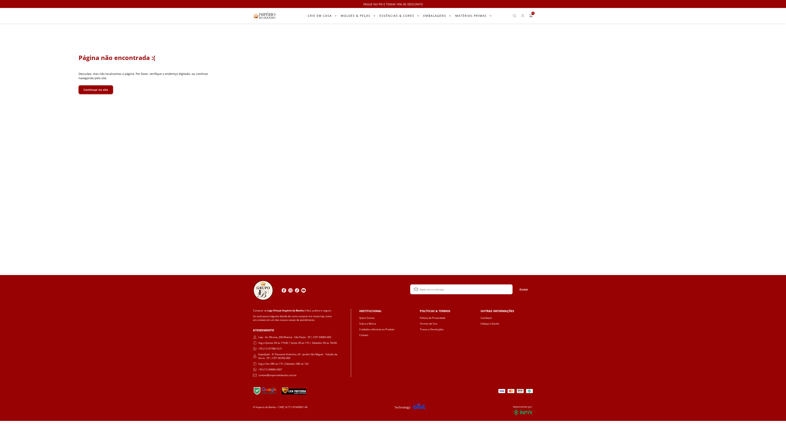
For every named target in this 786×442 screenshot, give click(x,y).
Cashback (486, 318)
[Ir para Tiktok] (297, 290)
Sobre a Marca (367, 323)
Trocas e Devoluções (432, 329)
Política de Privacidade (432, 318)
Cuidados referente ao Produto (376, 329)
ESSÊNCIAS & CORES (396, 16)
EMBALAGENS (434, 16)
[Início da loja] (264, 15)
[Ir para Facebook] (284, 290)
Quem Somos (367, 318)
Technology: (402, 407)
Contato (363, 335)
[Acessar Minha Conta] (523, 16)
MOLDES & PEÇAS (355, 16)
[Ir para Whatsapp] (310, 290)
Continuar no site (96, 90)
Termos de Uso (428, 323)
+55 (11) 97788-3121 (270, 348)
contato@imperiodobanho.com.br (277, 375)
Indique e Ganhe (490, 323)
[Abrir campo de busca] (515, 16)
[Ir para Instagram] (290, 290)
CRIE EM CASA (320, 16)
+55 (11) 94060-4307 (270, 369)
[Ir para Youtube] (303, 290)
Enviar (523, 289)
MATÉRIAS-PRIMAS (471, 16)
